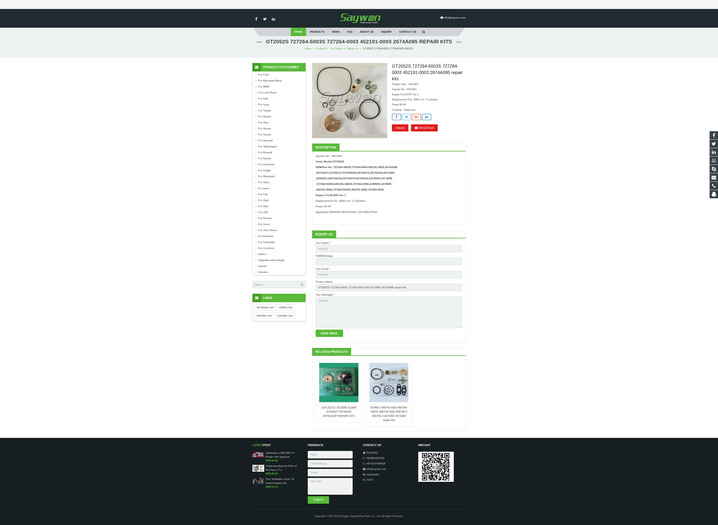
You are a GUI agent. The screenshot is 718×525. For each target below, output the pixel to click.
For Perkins (336, 48)
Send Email (426, 127)
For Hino (263, 122)
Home (308, 48)
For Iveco (263, 188)
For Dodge (264, 170)
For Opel (263, 200)
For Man (263, 206)
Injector (262, 266)
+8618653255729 (375, 458)
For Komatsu (266, 236)
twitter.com (286, 307)
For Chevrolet (266, 164)
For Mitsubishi (266, 176)
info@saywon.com (455, 17)
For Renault (265, 152)
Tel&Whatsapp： (325, 255)
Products (321, 48)
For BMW (263, 86)
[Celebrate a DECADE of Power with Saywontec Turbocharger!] (258, 456)
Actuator (263, 272)
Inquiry (400, 127)
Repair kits (353, 48)
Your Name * (323, 242)
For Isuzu (263, 104)
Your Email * (323, 268)
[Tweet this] (406, 117)
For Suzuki (264, 134)
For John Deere (267, 230)
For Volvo (263, 182)
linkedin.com (264, 315)
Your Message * (325, 294)
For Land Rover (267, 92)
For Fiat (263, 194)
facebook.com (265, 307)
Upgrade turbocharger (271, 260)
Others (262, 254)
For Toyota (264, 110)
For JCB (263, 212)
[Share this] (396, 117)
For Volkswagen (267, 146)
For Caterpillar (266, 242)
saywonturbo (372, 474)
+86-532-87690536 (376, 463)
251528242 (372, 453)
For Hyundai (265, 140)
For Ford (263, 74)
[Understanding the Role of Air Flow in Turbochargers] (258, 471)
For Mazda (264, 158)
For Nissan (264, 116)
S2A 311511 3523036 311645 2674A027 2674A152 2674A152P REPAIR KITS (338, 411)
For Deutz (264, 224)
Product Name (324, 281)
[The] (258, 483)
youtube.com (285, 315)
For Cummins (266, 248)
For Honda (264, 128)
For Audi (263, 98)
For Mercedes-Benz (270, 80)
